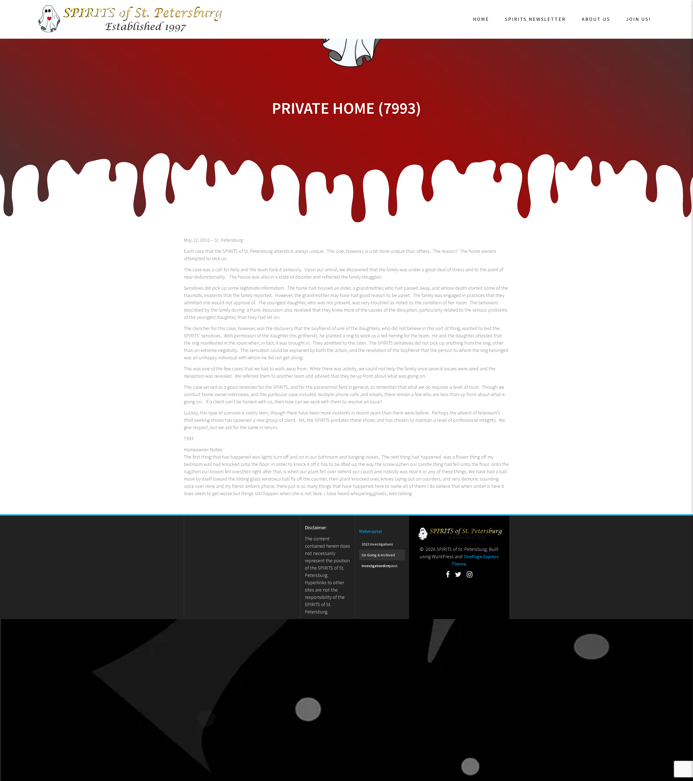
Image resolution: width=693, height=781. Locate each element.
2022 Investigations (377, 544)
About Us (596, 19)
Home (481, 19)
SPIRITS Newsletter (535, 19)
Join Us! (638, 19)
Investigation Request (379, 565)
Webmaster (370, 531)
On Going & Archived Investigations (378, 556)
